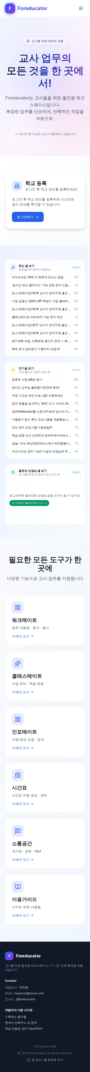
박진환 (23, 987)
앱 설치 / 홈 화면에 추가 (47, 1060)
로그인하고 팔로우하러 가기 (27, 503)
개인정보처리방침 (45, 1046)
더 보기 (76, 267)
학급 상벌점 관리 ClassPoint (23, 1028)
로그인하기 (25, 217)
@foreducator (25, 999)
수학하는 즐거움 (15, 1016)
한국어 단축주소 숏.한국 (21, 1022)
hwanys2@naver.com (29, 993)
